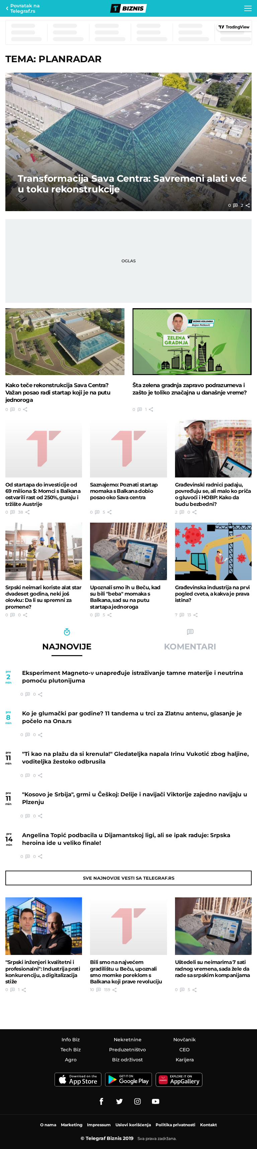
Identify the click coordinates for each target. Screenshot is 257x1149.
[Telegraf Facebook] (101, 1101)
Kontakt (208, 1124)
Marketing (71, 1124)
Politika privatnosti (175, 1124)
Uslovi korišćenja (133, 1124)
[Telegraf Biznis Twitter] (119, 1101)
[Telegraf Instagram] (137, 1101)
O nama (48, 1124)
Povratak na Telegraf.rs (25, 8)
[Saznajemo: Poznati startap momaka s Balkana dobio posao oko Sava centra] (128, 448)
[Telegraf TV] (155, 1101)
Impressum (99, 1124)
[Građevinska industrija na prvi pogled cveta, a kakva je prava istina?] (213, 551)
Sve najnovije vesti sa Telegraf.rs (128, 878)
